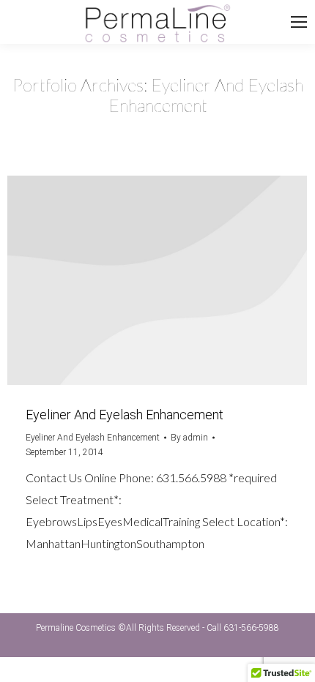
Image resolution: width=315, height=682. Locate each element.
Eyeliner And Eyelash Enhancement (124, 414)
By (189, 437)
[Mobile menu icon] (302, 22)
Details (157, 280)
